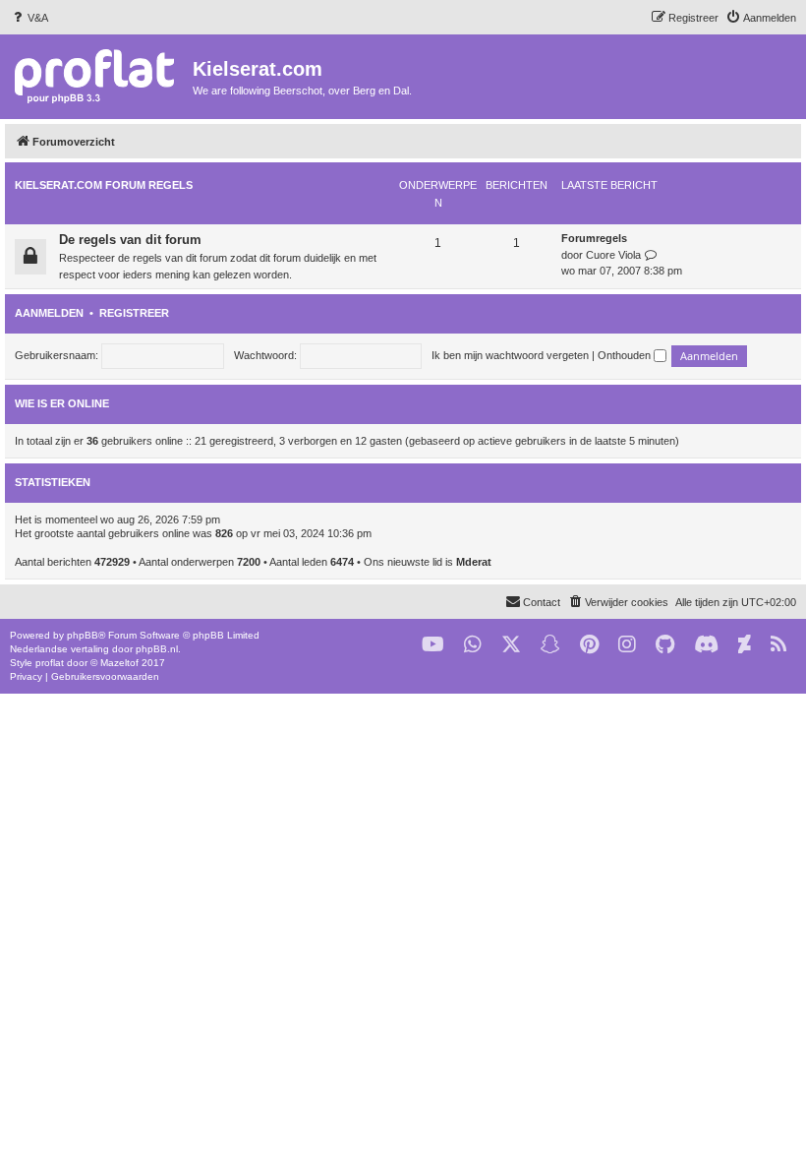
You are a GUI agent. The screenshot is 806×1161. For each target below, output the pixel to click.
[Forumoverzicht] (99, 75)
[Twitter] (511, 645)
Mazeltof (119, 662)
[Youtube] (433, 645)
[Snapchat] (550, 645)
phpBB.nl (157, 648)
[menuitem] (29, 18)
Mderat (473, 562)
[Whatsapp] (473, 645)
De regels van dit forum (130, 239)
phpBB (82, 635)
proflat (49, 662)
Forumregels (594, 238)
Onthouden (626, 355)
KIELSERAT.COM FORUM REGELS (104, 185)
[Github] (665, 645)
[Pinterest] (589, 645)
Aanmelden (49, 313)
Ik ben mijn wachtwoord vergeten (510, 355)
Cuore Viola (613, 255)
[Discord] (706, 645)
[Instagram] (627, 645)
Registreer (134, 313)
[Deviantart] (744, 645)
